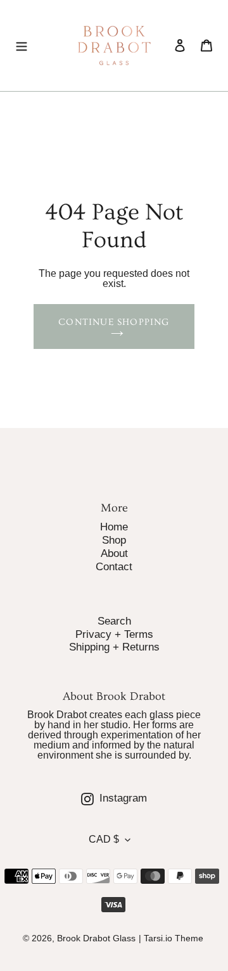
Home (114, 527)
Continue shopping (113, 322)
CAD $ (104, 839)
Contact (114, 567)
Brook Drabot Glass (96, 938)
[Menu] (21, 45)
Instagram (147, 797)
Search (114, 621)
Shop (114, 540)
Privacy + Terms (114, 634)
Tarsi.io (158, 938)
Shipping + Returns (114, 647)
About (114, 553)
